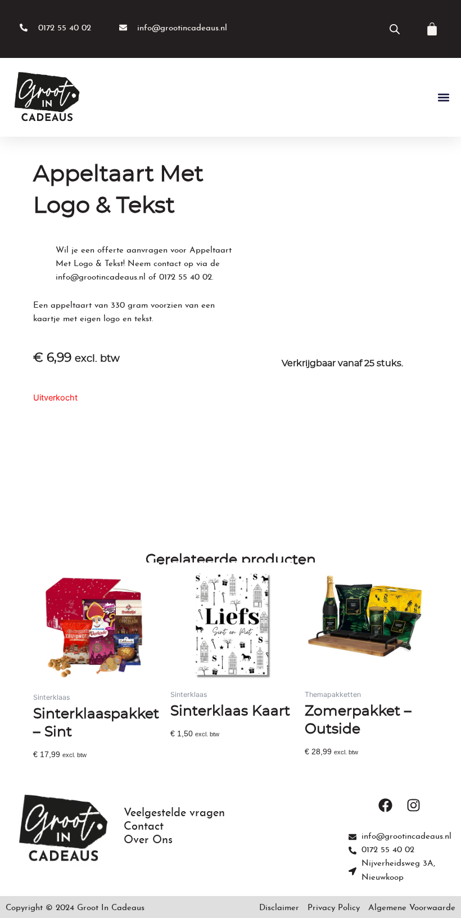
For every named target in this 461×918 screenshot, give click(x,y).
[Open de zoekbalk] (394, 29)
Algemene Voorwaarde (411, 908)
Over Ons (148, 840)
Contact (144, 826)
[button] (443, 97)
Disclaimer (279, 908)
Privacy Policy (334, 908)
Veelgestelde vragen (174, 813)
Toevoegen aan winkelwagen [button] (85, 772)
